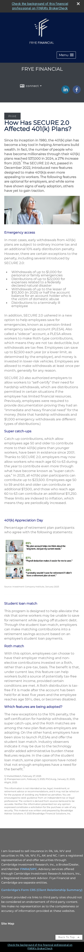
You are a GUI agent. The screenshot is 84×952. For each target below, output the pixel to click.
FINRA (24, 869)
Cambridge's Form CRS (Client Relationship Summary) (41, 890)
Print (12, 116)
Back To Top (67, 937)
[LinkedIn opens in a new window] (65, 92)
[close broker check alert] (78, 3)
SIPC (33, 869)
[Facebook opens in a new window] (77, 92)
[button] (66, 55)
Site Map (7, 923)
